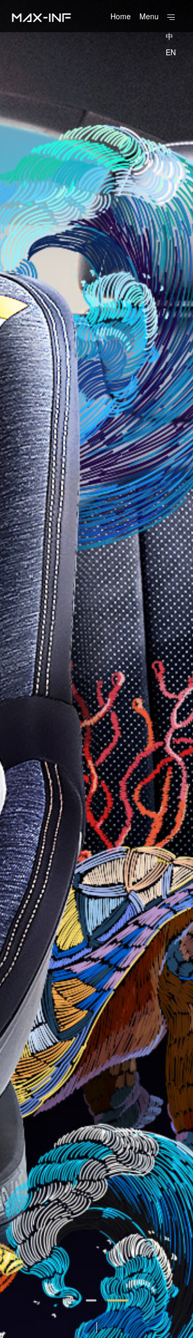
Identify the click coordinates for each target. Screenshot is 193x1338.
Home (120, 16)
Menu (149, 16)
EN (171, 52)
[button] (69, 1300)
